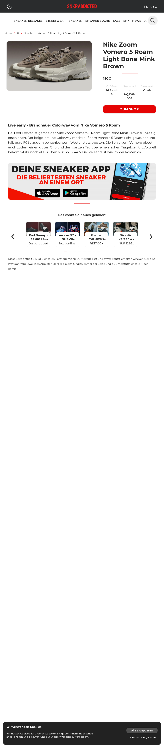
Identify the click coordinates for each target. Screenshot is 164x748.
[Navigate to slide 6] (89, 252)
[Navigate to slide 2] (70, 252)
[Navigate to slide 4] (79, 252)
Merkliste (151, 6)
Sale (116, 21)
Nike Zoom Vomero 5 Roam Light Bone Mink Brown (55, 33)
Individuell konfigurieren (142, 737)
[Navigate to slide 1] (65, 252)
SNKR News (132, 21)
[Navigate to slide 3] (74, 252)
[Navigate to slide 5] (84, 252)
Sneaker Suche (97, 21)
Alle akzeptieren (142, 730)
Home (8, 33)
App (147, 21)
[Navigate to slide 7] (94, 252)
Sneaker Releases (28, 21)
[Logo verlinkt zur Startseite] (82, 6)
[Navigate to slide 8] (98, 252)
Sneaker (75, 21)
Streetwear (55, 21)
